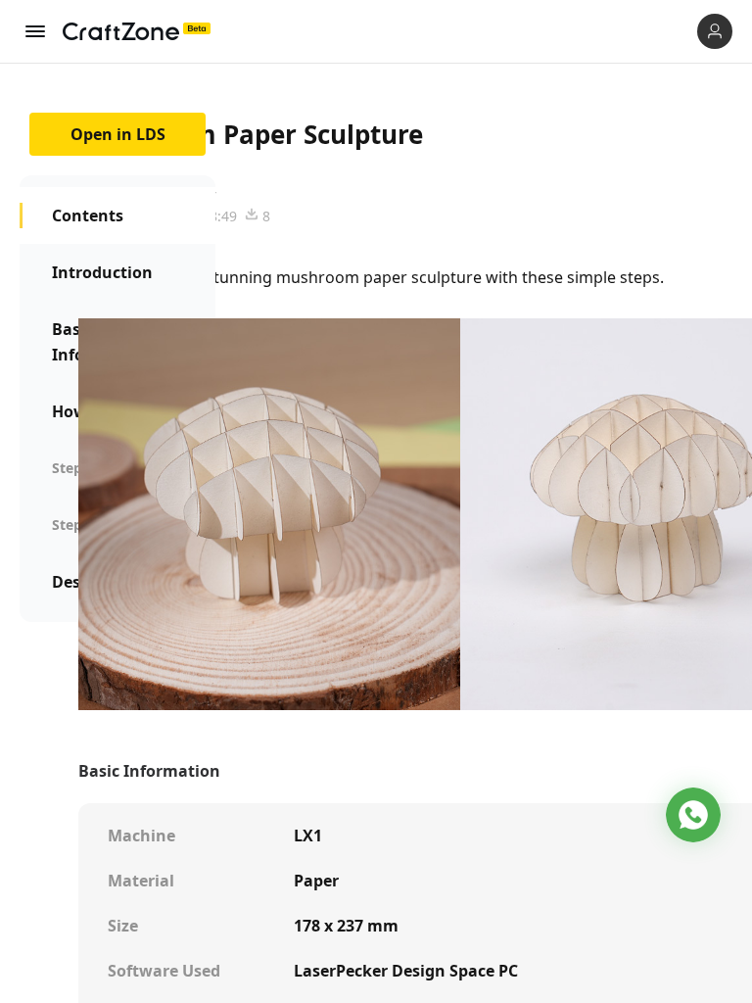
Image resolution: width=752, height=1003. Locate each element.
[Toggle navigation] (35, 31)
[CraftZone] (137, 31)
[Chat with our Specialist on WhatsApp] (693, 815)
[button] (714, 31)
